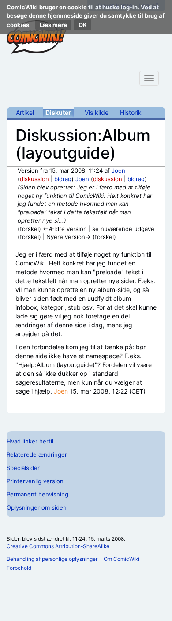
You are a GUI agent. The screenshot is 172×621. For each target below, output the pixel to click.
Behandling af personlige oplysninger (52, 559)
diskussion (34, 178)
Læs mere (53, 24)
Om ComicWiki (121, 559)
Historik (131, 112)
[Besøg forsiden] (37, 37)
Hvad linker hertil (30, 441)
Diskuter (58, 112)
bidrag (62, 178)
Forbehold (19, 567)
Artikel (25, 112)
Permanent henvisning (37, 494)
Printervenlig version (35, 481)
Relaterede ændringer (37, 454)
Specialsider (23, 467)
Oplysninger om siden (37, 507)
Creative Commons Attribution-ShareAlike (58, 546)
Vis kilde (96, 112)
